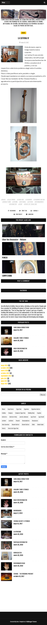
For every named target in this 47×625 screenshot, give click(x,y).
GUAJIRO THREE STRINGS (21, 338)
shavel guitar (15, 424)
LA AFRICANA (17, 532)
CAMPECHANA (7, 276)
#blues (3, 199)
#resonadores (39, 202)
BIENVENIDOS (17, 511)
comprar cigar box (20, 413)
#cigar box (20, 199)
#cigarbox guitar (39, 199)
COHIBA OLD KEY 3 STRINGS (22, 521)
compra (10, 413)
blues (23, 33)
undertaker (40, 424)
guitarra (4, 417)
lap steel (33, 417)
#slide (20, 204)
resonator (35, 421)
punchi (18, 421)
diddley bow (31, 413)
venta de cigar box (13, 428)
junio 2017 (4, 381)
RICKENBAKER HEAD (19, 563)
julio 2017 (4, 378)
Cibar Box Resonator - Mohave (14, 239)
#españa (15, 202)
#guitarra (22, 202)
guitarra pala (13, 417)
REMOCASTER (18, 553)
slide (33, 424)
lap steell (41, 417)
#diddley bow (6, 202)
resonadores (25, 421)
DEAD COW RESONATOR (20, 348)
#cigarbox (28, 199)
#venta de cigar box (30, 204)
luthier (4, 421)
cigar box (18, 409)
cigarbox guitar (35, 409)
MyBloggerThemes (32, 621)
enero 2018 (4, 371)
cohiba (4, 413)
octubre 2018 (5, 368)
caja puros (11, 409)
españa (39, 413)
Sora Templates (21, 621)
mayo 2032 (4, 365)
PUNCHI (5, 257)
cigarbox (26, 409)
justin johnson (24, 417)
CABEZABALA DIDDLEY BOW (21, 327)
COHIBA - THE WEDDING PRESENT (23, 574)
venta (3, 428)
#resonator (13, 204)
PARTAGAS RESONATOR (20, 542)
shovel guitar (25, 424)
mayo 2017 (4, 384)
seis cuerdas (5, 424)
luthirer (11, 421)
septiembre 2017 (6, 376)
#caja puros (11, 199)
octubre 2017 (5, 373)
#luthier (30, 202)
